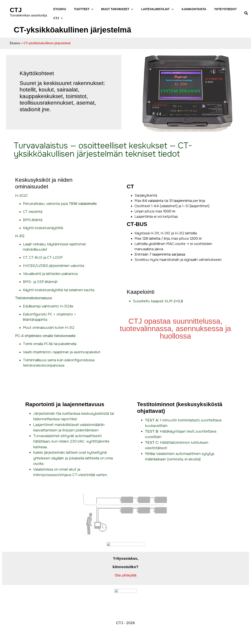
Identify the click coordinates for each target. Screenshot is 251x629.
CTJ (16, 10)
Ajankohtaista (193, 9)
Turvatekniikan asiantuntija (28, 15)
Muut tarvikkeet (115, 9)
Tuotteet (81, 9)
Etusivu (15, 43)
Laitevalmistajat (155, 9)
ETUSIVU (59, 9)
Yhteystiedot (225, 9)
